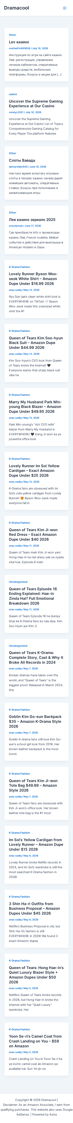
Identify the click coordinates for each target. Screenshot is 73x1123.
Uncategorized (18, 581)
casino (13, 94)
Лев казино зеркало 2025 (32, 219)
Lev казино (19, 42)
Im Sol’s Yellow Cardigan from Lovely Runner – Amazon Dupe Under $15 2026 (36, 844)
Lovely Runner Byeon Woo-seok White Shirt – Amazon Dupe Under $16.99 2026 (33, 279)
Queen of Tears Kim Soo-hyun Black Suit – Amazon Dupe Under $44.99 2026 (36, 343)
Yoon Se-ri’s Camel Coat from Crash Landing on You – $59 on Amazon (35, 1041)
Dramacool (16, 8)
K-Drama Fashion (19, 267)
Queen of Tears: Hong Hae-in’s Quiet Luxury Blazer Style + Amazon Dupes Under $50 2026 (36, 974)
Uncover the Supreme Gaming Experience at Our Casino (36, 103)
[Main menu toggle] (64, 8)
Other (12, 34)
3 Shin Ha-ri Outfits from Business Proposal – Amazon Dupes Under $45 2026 (34, 908)
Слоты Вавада (22, 160)
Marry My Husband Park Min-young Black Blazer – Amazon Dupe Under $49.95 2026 (35, 407)
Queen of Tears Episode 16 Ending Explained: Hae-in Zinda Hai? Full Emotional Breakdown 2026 (33, 596)
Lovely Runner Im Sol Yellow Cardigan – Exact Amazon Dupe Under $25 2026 (34, 471)
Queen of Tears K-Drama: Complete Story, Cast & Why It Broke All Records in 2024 (36, 657)
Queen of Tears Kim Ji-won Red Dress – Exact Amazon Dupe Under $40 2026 (33, 534)
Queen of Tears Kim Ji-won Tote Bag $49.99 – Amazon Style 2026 (33, 785)
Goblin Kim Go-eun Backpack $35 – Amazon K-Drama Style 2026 (35, 721)
